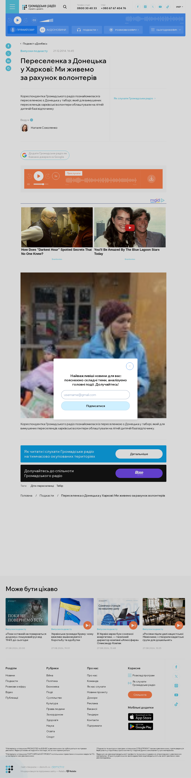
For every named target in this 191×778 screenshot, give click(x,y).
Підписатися (95, 406)
